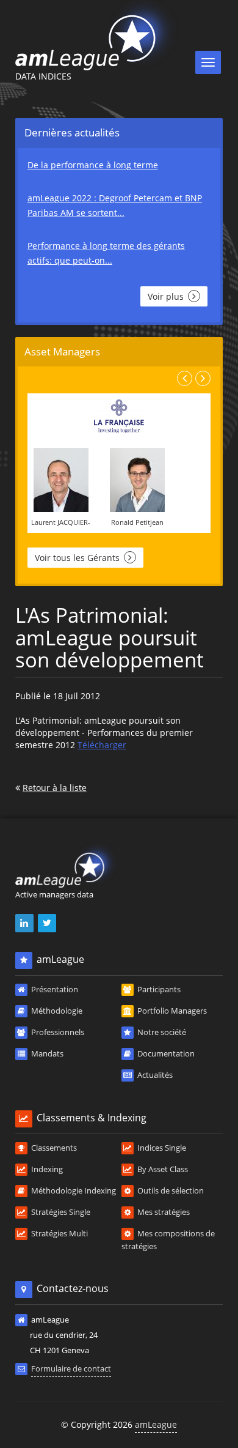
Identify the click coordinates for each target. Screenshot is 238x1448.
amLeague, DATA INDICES (98, 35)
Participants (158, 989)
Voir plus (167, 296)
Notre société (160, 1032)
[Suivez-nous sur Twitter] (48, 923)
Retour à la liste (55, 787)
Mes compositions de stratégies (168, 1240)
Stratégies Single (59, 1211)
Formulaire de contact (71, 1368)
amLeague (156, 1424)
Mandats (46, 1053)
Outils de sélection (169, 1190)
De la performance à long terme (92, 165)
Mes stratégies (162, 1211)
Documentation (165, 1053)
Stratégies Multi (58, 1233)
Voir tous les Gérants (78, 557)
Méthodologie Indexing (72, 1190)
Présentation (53, 989)
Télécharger (102, 745)
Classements (53, 1147)
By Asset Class (161, 1169)
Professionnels (56, 1032)
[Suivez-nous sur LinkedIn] (25, 923)
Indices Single (160, 1147)
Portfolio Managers (171, 1010)
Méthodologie (55, 1010)
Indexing (46, 1169)
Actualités (154, 1074)
